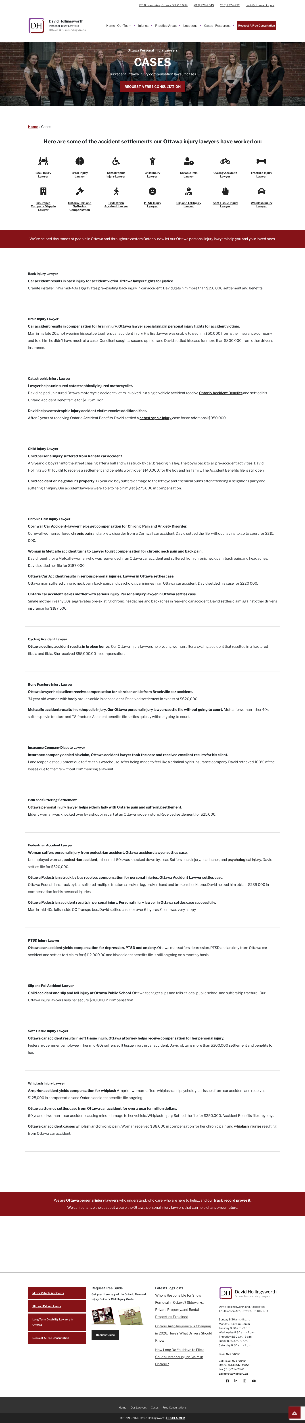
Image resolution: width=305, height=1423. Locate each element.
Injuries (143, 25)
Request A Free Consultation (256, 25)
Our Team (124, 25)
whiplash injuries (248, 1126)
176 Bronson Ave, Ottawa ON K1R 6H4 (163, 5)
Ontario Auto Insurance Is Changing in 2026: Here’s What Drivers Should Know (183, 1333)
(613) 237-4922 (230, 5)
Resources (222, 25)
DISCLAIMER (176, 1418)
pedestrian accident (80, 860)
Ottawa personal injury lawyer (53, 807)
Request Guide (105, 1334)
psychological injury (244, 860)
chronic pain (81, 533)
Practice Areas (166, 25)
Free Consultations (174, 1407)
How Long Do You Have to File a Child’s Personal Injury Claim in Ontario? (179, 1357)
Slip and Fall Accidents (46, 1306)
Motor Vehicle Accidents (48, 1293)
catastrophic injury (155, 418)
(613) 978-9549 (204, 5)
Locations (190, 25)
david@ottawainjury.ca (260, 5)
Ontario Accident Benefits (220, 393)
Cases (208, 25)
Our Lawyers (139, 1407)
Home (110, 25)
